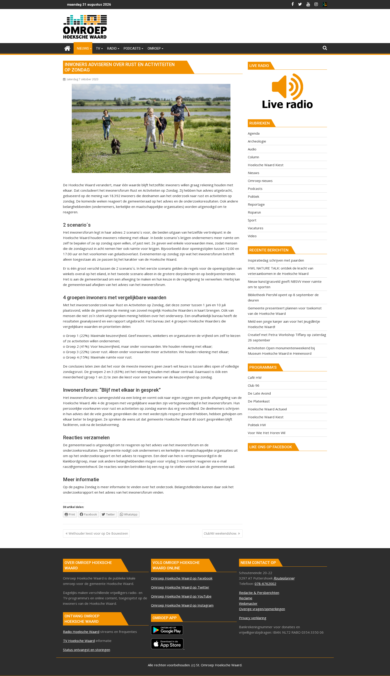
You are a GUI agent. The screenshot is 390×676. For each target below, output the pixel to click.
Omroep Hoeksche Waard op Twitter (180, 587)
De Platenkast (259, 401)
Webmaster (248, 603)
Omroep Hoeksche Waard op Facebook (181, 578)
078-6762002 (265, 583)
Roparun (254, 212)
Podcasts (255, 188)
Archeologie (257, 141)
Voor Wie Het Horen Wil (266, 432)
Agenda (254, 133)
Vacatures (255, 228)
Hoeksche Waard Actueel (267, 409)
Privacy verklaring (252, 618)
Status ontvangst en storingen (86, 649)
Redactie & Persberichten (259, 592)
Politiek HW (257, 425)
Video (252, 236)
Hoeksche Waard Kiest (265, 165)
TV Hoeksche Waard (79, 640)
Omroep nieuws (260, 180)
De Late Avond (259, 393)
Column (253, 157)
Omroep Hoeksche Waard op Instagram (182, 605)
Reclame (245, 598)
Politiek (253, 196)
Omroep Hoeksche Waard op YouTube (181, 596)
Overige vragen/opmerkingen (262, 609)
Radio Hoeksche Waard (81, 631)
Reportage (256, 204)
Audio (252, 149)
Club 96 (253, 385)
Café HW (255, 377)
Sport (252, 220)
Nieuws (253, 172)
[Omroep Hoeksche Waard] (67, 47)
